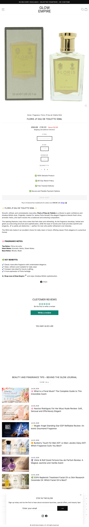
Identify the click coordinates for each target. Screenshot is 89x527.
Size (44, 145)
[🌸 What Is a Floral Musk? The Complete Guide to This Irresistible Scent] (15, 395)
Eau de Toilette (44, 138)
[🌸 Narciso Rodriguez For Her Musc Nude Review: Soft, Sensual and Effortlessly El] (15, 412)
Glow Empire (44, 9)
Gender (44, 155)
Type (44, 134)
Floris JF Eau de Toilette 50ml (18, 365)
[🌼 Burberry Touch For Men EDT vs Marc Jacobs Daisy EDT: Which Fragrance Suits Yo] (15, 447)
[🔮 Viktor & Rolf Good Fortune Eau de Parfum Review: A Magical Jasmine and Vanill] (15, 464)
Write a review (44, 313)
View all (44, 382)
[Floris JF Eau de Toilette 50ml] (18, 346)
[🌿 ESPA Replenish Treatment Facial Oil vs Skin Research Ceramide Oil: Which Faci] (15, 481)
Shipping (37, 129)
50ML (44, 149)
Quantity (44, 165)
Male (44, 159)
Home (29, 115)
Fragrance (36, 115)
